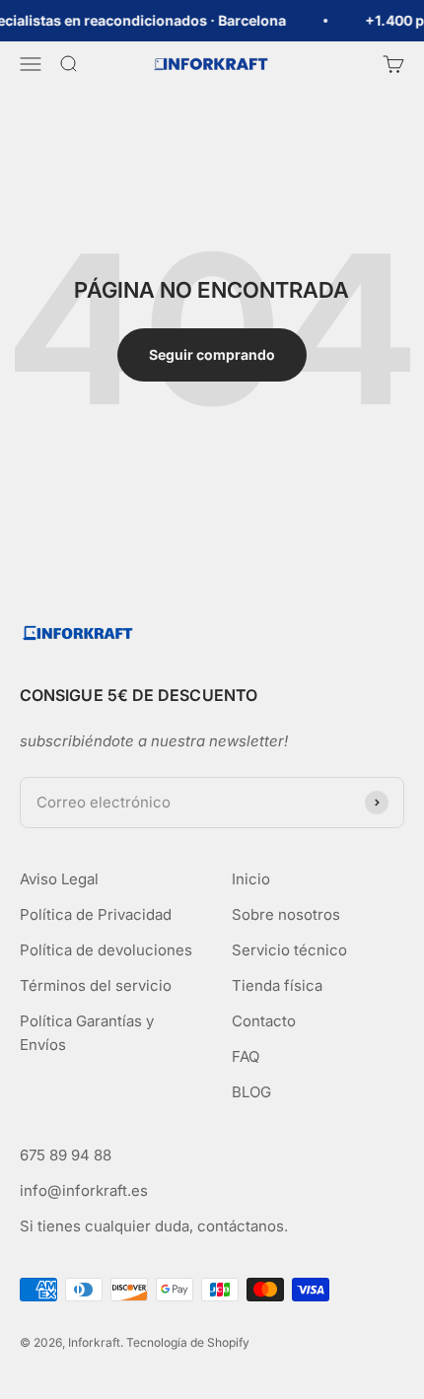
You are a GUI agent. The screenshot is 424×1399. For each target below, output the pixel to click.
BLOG (251, 1092)
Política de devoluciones (106, 950)
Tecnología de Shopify (187, 1342)
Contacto (264, 1021)
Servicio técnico (289, 950)
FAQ (245, 1056)
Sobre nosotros (286, 914)
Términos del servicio (96, 985)
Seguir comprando (212, 354)
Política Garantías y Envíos (87, 1033)
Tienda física (277, 985)
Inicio (251, 879)
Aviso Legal (59, 879)
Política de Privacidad (96, 914)
